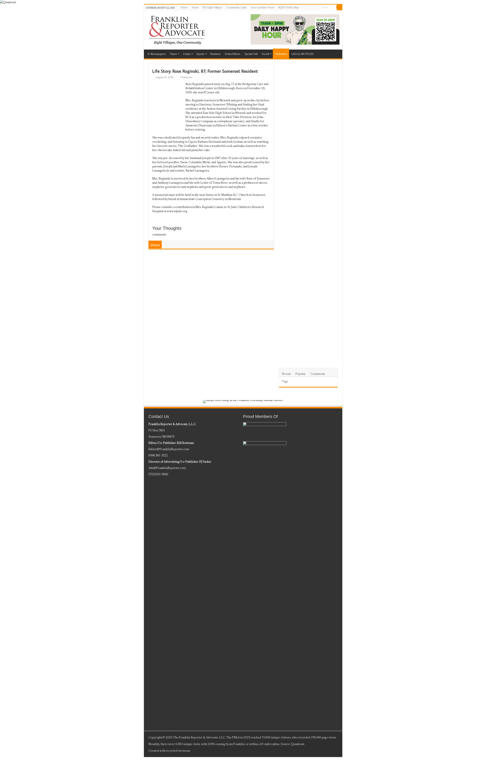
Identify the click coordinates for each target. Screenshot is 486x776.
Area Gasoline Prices (263, 7)
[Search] (339, 7)
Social (265, 54)
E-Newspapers (157, 54)
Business (215, 54)
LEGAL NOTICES (302, 54)
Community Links (236, 7)
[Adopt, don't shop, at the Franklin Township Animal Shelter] (243, 401)
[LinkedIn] (323, 750)
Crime (186, 54)
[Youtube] (326, 750)
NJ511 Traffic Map (288, 7)
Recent (286, 374)
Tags (285, 381)
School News (232, 54)
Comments (317, 374)
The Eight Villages (212, 7)
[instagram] (330, 750)
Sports (200, 54)
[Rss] (315, 750)
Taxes (173, 54)
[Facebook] (319, 750)
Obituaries (281, 54)
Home (184, 7)
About (195, 7)
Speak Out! (251, 54)
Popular (300, 374)
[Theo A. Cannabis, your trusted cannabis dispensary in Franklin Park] (295, 29)
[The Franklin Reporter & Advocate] (177, 29)
